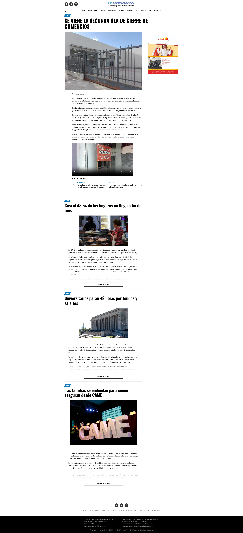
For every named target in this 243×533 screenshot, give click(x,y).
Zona (149, 11)
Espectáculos (112, 11)
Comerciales (157, 11)
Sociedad (129, 11)
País (136, 11)
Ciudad (103, 11)
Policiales (143, 11)
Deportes (121, 11)
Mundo (90, 11)
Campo (96, 11)
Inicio (83, 11)
